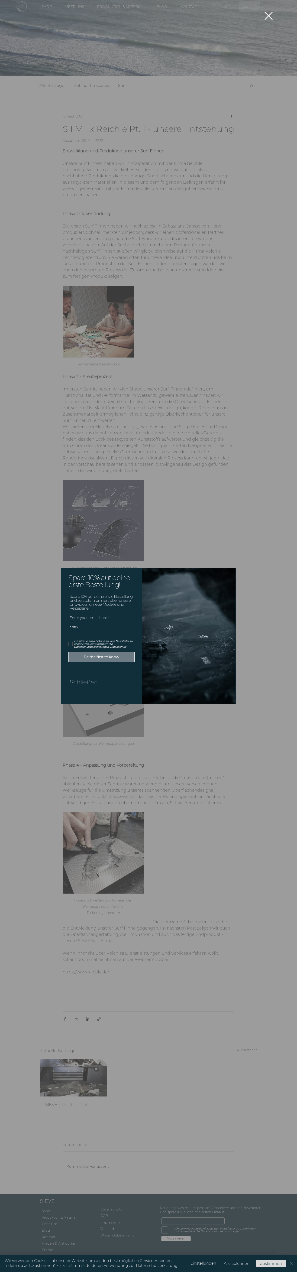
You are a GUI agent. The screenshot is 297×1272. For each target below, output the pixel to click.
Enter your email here (88, 617)
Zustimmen (271, 1263)
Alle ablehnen (236, 1263)
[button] (269, 16)
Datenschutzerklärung (157, 1265)
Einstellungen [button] (203, 1263)
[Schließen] (291, 1263)
